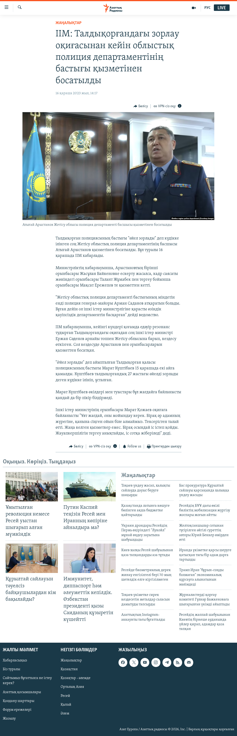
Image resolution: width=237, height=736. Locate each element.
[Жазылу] (188, 662)
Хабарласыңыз (15, 660)
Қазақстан (69, 669)
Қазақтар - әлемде (75, 678)
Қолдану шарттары (18, 701)
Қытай (66, 704)
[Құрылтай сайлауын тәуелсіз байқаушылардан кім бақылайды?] (32, 558)
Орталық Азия (72, 687)
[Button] (141, 106)
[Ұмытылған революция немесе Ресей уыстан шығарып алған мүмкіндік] (32, 486)
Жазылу (9, 718)
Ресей (65, 696)
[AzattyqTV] (194, 7)
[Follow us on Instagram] (155, 662)
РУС (207, 8)
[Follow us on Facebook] (122, 662)
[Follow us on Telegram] (166, 662)
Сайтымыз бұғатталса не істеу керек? (27, 680)
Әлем (65, 713)
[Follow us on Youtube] (144, 662)
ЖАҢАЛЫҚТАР (68, 23)
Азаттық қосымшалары (22, 692)
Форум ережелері (17, 709)
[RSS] (177, 662)
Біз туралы (11, 669)
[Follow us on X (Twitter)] (133, 662)
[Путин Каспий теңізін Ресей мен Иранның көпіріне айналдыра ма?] (89, 486)
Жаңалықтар (71, 660)
